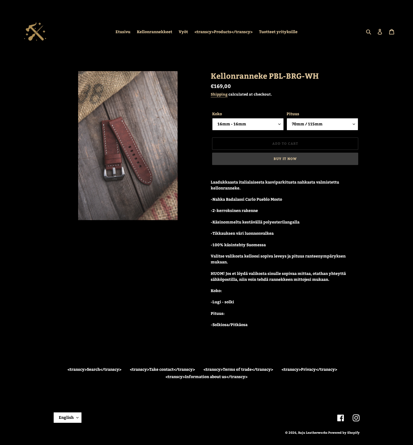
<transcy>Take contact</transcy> (162, 369)
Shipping (219, 94)
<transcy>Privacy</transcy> (309, 369)
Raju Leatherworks (312, 432)
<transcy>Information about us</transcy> (206, 376)
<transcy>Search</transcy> (94, 369)
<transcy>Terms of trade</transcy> (238, 369)
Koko (217, 113)
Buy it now (285, 158)
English (66, 417)
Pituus (293, 113)
